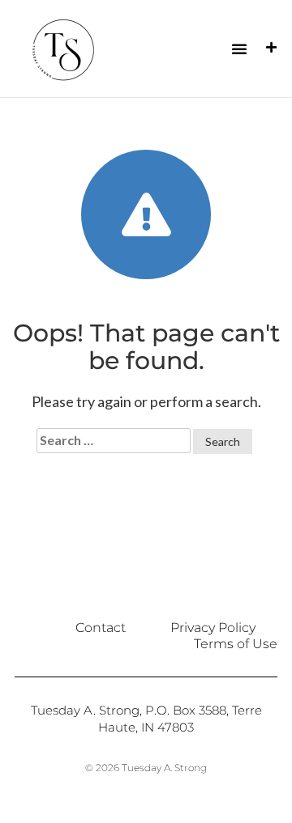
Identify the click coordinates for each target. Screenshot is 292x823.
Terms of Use (235, 643)
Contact (100, 627)
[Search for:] (113, 440)
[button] (239, 48)
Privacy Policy (213, 627)
